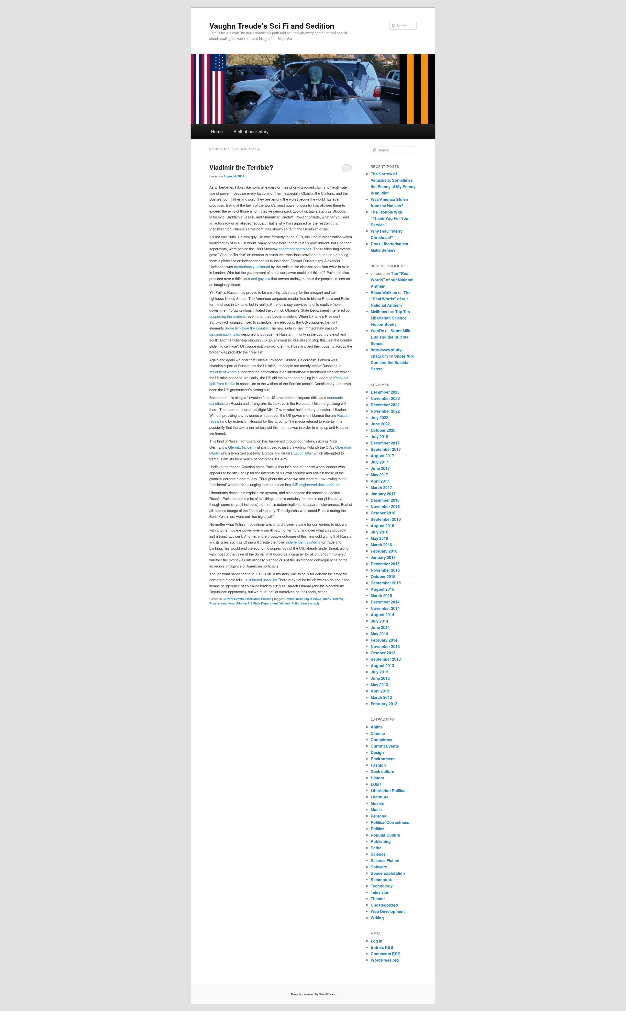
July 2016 (379, 532)
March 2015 (381, 595)
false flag (302, 599)
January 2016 (383, 557)
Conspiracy (381, 739)
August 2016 (382, 525)
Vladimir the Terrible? (241, 167)
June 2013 (380, 678)
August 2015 (382, 589)
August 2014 (382, 614)
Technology (382, 886)
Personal (379, 816)
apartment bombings (295, 248)
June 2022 (380, 424)
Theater (378, 898)
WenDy (377, 330)
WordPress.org (385, 960)
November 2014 (385, 608)
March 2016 (381, 544)
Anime (377, 727)
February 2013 (384, 703)
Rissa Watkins (384, 292)
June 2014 (380, 627)
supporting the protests (227, 316)
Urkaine (241, 603)
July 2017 (379, 462)
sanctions (227, 603)
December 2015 (385, 564)
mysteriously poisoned (252, 266)
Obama (338, 599)
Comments (385, 953)
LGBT (376, 784)
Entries (382, 947)
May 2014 (379, 633)
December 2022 (385, 405)
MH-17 (327, 599)
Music (376, 809)
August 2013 (382, 665)
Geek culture (382, 771)
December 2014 (385, 602)
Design (377, 752)
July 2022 (379, 417)
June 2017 (380, 468)
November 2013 (385, 646)
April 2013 (380, 691)
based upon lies (264, 579)
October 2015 (383, 576)
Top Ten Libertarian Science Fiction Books (390, 318)
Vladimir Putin (289, 603)
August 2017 (382, 455)
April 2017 (380, 481)
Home (217, 131)
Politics (377, 828)
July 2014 (379, 621)
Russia (214, 603)
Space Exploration (388, 873)
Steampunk (381, 879)
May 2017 (379, 474)
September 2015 (386, 583)
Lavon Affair (303, 452)
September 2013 (386, 659)
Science (378, 854)
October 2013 (383, 653)
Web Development (388, 911)
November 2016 (385, 506)
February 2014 (384, 640)
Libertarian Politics (258, 599)
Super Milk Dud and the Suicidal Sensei (390, 337)
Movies (377, 803)
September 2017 (386, 449)
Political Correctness (390, 822)
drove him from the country (246, 327)
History (377, 778)
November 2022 (385, 411)
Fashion (378, 765)
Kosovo (315, 599)
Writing (377, 917)
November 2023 (385, 398)
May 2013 (379, 684)
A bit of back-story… (253, 131)
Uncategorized (384, 905)
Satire (376, 848)
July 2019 (379, 436)
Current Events (233, 599)
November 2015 (385, 570)
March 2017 (381, 487)
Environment (383, 758)
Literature (380, 797)
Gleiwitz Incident (241, 447)
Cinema (378, 733)
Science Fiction (385, 860)
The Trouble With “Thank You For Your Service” (390, 218)
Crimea (289, 599)
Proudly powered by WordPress (313, 994)
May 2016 (379, 538)
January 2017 (383, 494)
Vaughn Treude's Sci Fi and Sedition (271, 25)
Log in (376, 941)
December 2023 (385, 392)
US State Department (263, 603)
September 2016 (386, 519)
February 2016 (384, 551)
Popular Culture (385, 835)
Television (380, 892)
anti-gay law (260, 278)
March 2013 (381, 697)
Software (379, 867)
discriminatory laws (224, 334)
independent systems (303, 542)
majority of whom (223, 371)
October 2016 (383, 513)
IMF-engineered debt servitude (316, 484)
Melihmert (380, 311)
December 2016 (385, 500)
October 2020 (383, 430)
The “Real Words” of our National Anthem (392, 280)
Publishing (381, 841)
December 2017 (385, 443)
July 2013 (379, 672)
